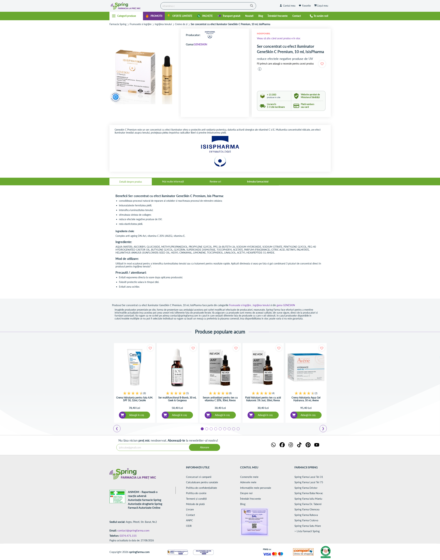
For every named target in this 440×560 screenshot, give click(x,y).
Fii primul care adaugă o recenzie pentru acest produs (285, 63)
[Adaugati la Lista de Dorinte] (150, 348)
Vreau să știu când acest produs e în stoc (278, 38)
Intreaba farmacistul (257, 181)
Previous (119, 429)
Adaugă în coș (136, 415)
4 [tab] (215, 428)
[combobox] (208, 5)
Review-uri (215, 181)
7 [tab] (229, 428)
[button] (259, 69)
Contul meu (289, 5)
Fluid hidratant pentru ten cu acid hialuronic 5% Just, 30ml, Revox (263, 399)
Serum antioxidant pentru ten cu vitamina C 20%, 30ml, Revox (220, 399)
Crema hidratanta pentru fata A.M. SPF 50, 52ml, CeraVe (134, 399)
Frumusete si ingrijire (140, 24)
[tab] (130, 181)
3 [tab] (211, 428)
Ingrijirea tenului (163, 24)
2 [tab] (206, 428)
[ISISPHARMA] (210, 34)
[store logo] (134, 6)
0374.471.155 (128, 535)
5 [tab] (220, 428)
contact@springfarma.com (133, 530)
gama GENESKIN (286, 305)
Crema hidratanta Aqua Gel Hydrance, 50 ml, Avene (305, 399)
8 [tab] (233, 428)
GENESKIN (200, 44)
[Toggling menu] (126, 15)
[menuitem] (154, 16)
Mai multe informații (173, 181)
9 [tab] (238, 428)
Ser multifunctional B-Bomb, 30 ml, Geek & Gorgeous (177, 399)
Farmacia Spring (117, 24)
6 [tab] (224, 428)
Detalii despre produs (130, 181)
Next (323, 429)
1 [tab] (202, 428)
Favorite (306, 5)
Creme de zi (181, 24)
